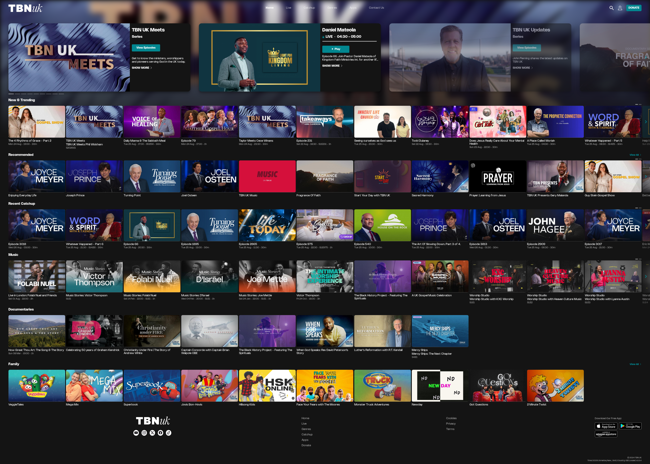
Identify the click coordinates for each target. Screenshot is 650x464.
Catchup (309, 8)
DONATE (634, 8)
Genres (332, 8)
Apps (353, 8)
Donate (306, 445)
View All (634, 155)
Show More (141, 68)
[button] (646, 57)
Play (337, 49)
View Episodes (146, 48)
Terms (450, 429)
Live (288, 8)
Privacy (451, 424)
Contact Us (376, 8)
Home (270, 8)
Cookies (451, 418)
